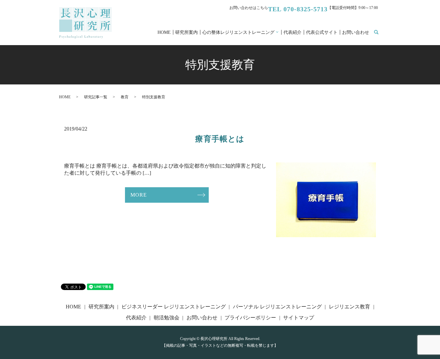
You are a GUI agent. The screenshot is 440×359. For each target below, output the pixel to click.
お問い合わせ (355, 32)
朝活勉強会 (166, 317)
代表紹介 (292, 32)
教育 (125, 97)
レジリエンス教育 (349, 306)
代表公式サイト (322, 32)
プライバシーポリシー (250, 317)
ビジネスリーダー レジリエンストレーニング (173, 306)
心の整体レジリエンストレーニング (238, 32)
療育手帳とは (219, 139)
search (380, 32)
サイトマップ (298, 317)
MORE (138, 195)
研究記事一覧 (95, 97)
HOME (164, 32)
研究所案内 (186, 32)
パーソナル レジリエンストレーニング (277, 306)
